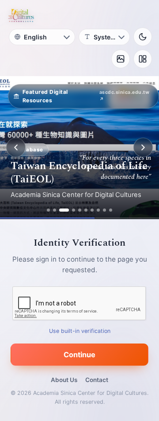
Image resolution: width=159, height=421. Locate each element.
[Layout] (142, 59)
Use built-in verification (79, 331)
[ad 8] (98, 210)
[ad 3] (64, 210)
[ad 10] (110, 210)
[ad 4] (73, 210)
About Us (64, 379)
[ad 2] (54, 210)
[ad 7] (92, 210)
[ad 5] (79, 210)
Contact (96, 379)
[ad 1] (48, 210)
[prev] (16, 147)
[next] (143, 147)
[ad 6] (85, 210)
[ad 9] (104, 210)
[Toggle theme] (142, 36)
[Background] (120, 59)
